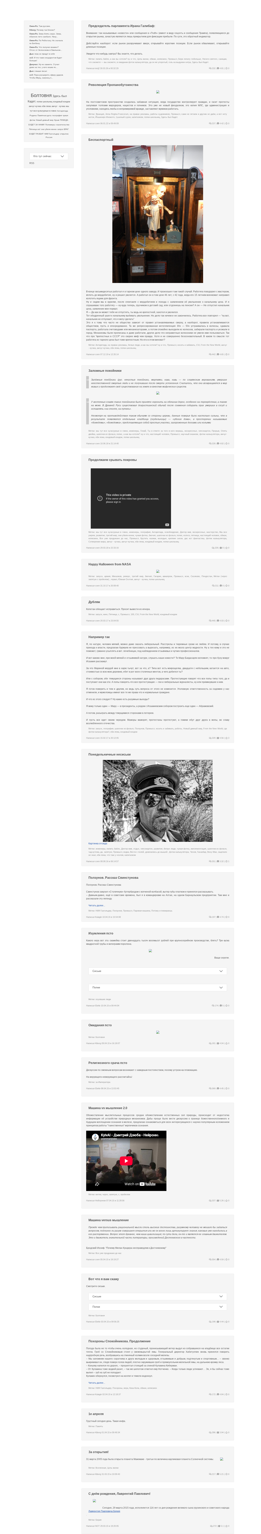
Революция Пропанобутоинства (113, 84)
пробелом (125, 1194)
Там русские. (45, 26)
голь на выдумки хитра (180, 62)
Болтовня (41, 95)
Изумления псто (100, 933)
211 (216, 585)
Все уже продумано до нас (114, 538)
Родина (33, 115)
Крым (56, 120)
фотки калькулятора (209, 434)
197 (213, 917)
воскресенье (191, 431)
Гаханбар (201, 852)
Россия (49, 137)
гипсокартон (204, 431)
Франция (100, 114)
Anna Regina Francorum (117, 114)
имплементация (198, 849)
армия (107, 576)
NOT (97, 1526)
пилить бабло (102, 59)
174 (216, 1005)
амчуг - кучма (58, 106)
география (57, 115)
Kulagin (98, 917)
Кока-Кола (134, 1388)
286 (213, 1432)
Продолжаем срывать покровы (112, 459)
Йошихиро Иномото (105, 117)
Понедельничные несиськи (109, 754)
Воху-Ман (212, 852)
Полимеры (50, 125)
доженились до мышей (156, 852)
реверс (126, 576)
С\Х (198, 345)
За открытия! (98, 1452)
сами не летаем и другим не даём (198, 114)
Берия (98, 1520)
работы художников (160, 114)
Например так (99, 637)
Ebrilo (97, 1005)
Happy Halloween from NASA (109, 564)
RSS (31, 163)
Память (99, 1426)
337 (213, 1200)
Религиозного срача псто (107, 1063)
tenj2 (97, 68)
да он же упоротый (158, 62)
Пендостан (207, 576)
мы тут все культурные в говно (112, 431)
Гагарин (157, 576)
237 (213, 123)
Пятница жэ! (34, 129)
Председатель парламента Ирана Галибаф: (121, 26)
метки (98, 1194)
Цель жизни (143, 59)
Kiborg (98, 1043)
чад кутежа (93, 852)
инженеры (134, 431)
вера (126, 1388)
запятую (108, 852)
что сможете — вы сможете (102, 62)
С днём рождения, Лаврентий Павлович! (119, 1493)
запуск (60, 129)
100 (132, 614)
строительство (62, 125)
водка (126, 852)
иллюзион (162, 59)
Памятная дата (44, 115)
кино (105, 614)
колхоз (186, 535)
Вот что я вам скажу (103, 1279)
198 (213, 1321)
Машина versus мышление (108, 1220)
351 (213, 861)
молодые (162, 538)
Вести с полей (137, 852)
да (101, 852)
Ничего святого (209, 59)
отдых (136, 849)
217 (213, 1474)
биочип (152, 535)
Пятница (113, 614)
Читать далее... (96, 905)
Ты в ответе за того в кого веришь (165, 431)
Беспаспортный (100, 139)
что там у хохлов (115, 855)
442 (213, 354)
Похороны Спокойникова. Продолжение (119, 1341)
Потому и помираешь (161, 911)
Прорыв (215, 431)
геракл (114, 579)
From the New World (210, 345)
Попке (96, 987)
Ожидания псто (100, 1025)
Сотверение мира (97, 541)
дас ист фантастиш (194, 538)
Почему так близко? (46, 30)
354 (213, 1259)
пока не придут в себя (45, 54)
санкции (222, 59)
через (105, 1194)
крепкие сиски (175, 538)
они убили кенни (49, 129)
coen (97, 123)
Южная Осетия (125, 579)
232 (213, 68)
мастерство (212, 532)
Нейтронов (100, 1200)
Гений (143, 431)
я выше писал (41, 71)
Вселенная (101, 1468)
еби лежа (46, 106)
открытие (64, 134)
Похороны (117, 1388)
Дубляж (94, 602)
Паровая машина (141, 911)
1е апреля (96, 1414)
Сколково (195, 576)
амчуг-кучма (35, 106)
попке (119, 434)
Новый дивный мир (44, 120)
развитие (100, 535)
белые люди (134, 345)
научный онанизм (189, 434)
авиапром (167, 576)
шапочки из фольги (105, 434)
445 (213, 620)
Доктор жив (185, 532)
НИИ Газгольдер (51, 134)
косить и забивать (186, 345)
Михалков (117, 576)
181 (213, 1043)
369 (213, 1088)
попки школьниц (44, 101)
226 (216, 548)
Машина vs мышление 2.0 (107, 1108)
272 (214, 1526)
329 (213, 738)
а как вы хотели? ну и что (123, 59)
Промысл (172, 59)
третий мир (111, 535)
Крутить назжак (148, 538)
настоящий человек (159, 434)
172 (213, 1394)
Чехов (193, 852)
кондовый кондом (61, 101)
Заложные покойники (105, 370)
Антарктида (62, 111)
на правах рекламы (139, 114)
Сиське (96, 970)
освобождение (171, 532)
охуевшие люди (103, 999)
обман (153, 59)
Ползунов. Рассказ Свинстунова (113, 877)
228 (213, 443)
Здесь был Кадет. (200, 62)
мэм (187, 576)
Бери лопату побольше (189, 59)
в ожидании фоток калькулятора (132, 62)
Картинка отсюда (97, 843)
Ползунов (139, 728)
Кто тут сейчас (42, 156)
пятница (195, 535)
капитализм (137, 117)
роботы (178, 728)
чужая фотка (141, 535)
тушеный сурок (123, 117)
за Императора (103, 1082)
